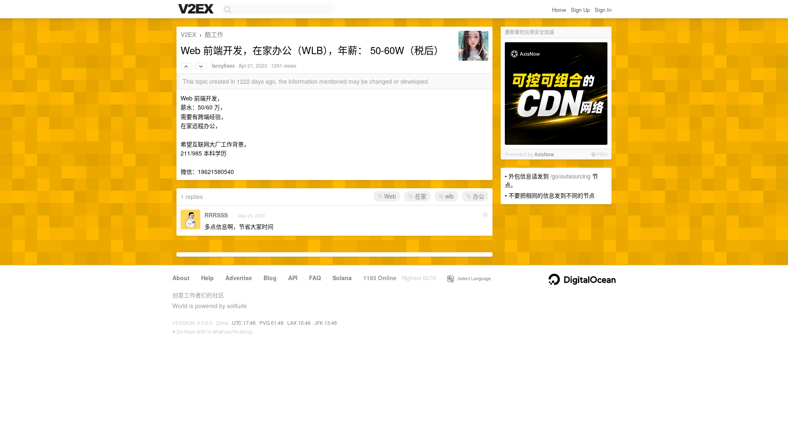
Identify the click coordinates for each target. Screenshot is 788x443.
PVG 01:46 (271, 322)
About (181, 278)
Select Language (472, 278)
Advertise (238, 278)
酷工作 (214, 34)
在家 (419, 196)
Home (559, 10)
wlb (449, 196)
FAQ (315, 278)
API (293, 278)
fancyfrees (223, 65)
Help (207, 278)
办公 (477, 196)
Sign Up (580, 10)
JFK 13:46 (325, 322)
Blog (270, 278)
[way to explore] (197, 9)
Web (389, 196)
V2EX (188, 34)
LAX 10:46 (299, 322)
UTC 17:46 (244, 322)
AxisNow (544, 154)
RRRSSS (216, 215)
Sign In (603, 10)
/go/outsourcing (570, 176)
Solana (342, 278)
